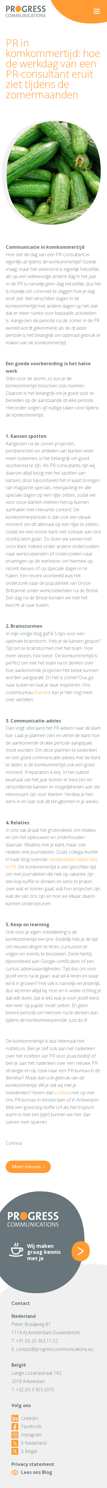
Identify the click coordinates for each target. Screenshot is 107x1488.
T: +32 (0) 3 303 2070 (32, 1389)
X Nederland (34, 1443)
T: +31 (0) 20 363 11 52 (34, 1341)
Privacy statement (32, 1464)
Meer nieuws (28, 1166)
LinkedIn (29, 1418)
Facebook (31, 1426)
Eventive (42, 692)
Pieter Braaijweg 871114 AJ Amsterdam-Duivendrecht (45, 1328)
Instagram (31, 1435)
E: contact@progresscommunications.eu (52, 1349)
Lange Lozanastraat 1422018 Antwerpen (36, 1377)
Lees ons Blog (36, 1472)
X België (29, 1451)
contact (62, 1092)
